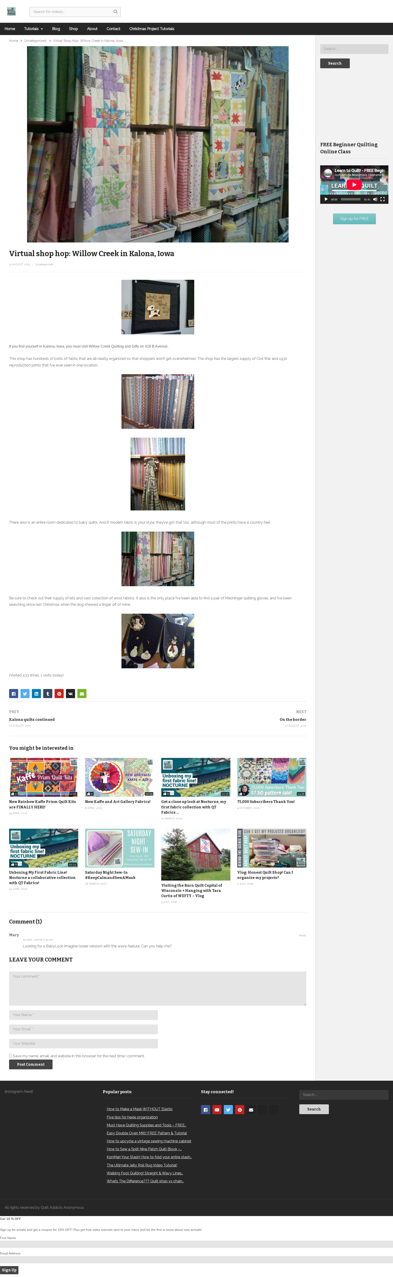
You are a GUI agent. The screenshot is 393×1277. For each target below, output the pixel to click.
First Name (8, 1238)
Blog (56, 29)
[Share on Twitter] (25, 693)
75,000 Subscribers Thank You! (266, 802)
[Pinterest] (239, 1109)
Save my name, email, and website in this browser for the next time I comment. (79, 1056)
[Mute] (375, 199)
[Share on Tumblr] (47, 693)
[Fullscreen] (382, 199)
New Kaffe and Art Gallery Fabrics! (118, 802)
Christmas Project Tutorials (151, 29)
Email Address (10, 1253)
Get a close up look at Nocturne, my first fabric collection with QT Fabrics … (193, 807)
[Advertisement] (354, 104)
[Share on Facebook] (13, 693)
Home (10, 29)
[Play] (326, 199)
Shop (73, 29)
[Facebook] (205, 1109)
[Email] (251, 1109)
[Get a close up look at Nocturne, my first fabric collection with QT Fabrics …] (195, 777)
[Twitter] (228, 1109)
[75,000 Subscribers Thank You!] (271, 777)
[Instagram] (262, 1109)
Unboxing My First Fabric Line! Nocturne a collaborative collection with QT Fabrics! (42, 877)
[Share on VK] (70, 693)
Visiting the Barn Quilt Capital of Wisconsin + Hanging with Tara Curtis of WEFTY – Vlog (191, 890)
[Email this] (81, 693)
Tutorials (32, 29)
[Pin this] (59, 693)
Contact (113, 29)
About (92, 29)
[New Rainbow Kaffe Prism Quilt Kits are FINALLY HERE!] (43, 777)
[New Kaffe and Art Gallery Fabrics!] (119, 777)
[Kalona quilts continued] (81, 719)
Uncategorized (44, 264)
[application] (354, 184)
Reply (302, 935)
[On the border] (234, 719)
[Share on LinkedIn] (36, 693)
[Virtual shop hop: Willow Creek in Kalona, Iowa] (119, 848)
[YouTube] (217, 1109)
